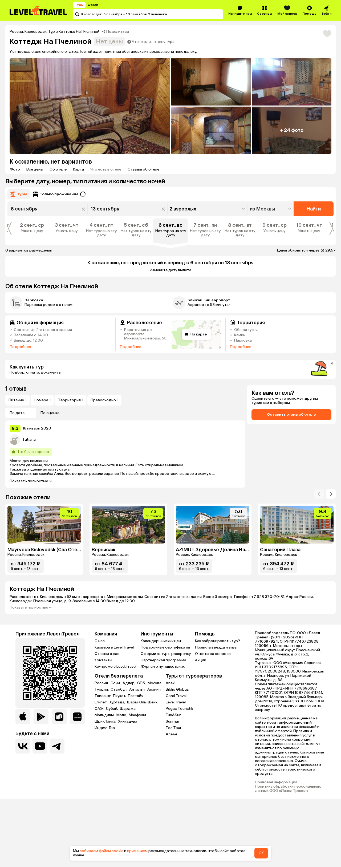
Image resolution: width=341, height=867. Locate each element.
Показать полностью (29, 481)
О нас (100, 641)
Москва (154, 683)
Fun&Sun (173, 715)
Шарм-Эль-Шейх (142, 702)
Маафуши (137, 715)
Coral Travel (176, 696)
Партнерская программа (163, 660)
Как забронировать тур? (217, 641)
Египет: (101, 702)
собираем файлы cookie (101, 851)
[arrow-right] (319, 494)
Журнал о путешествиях (163, 666)
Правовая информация (276, 782)
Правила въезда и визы (216, 647)
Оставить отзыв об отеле (291, 414)
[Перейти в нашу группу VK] (22, 746)
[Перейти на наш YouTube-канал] (40, 746)
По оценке (49, 413)
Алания (154, 689)
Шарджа (128, 709)
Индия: (101, 728)
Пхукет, (120, 696)
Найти (314, 209)
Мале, (122, 715)
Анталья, (137, 689)
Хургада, (117, 702)
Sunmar (172, 721)
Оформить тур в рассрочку (166, 653)
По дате (17, 413)
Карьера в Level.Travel (114, 647)
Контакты (103, 660)
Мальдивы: (105, 715)
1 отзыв (16, 388)
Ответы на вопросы (213, 653)
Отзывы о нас (107, 653)
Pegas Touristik (179, 708)
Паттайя (135, 696)
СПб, (142, 683)
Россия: (102, 683)
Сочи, (116, 683)
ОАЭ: (99, 709)
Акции (200, 660)
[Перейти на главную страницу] (39, 10)
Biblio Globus (177, 689)
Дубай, (112, 709)
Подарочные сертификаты (165, 647)
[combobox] (271, 209)
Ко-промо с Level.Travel (115, 666)
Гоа (112, 728)
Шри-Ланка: (106, 721)
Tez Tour (173, 728)
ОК (261, 853)
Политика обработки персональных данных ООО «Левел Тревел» (288, 788)
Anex (170, 683)
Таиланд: (103, 696)
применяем (137, 851)
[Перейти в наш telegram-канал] (57, 746)
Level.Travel (176, 702)
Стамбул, (119, 689)
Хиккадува (127, 721)
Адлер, (129, 683)
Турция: (102, 689)
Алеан (171, 734)
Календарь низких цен (161, 641)
